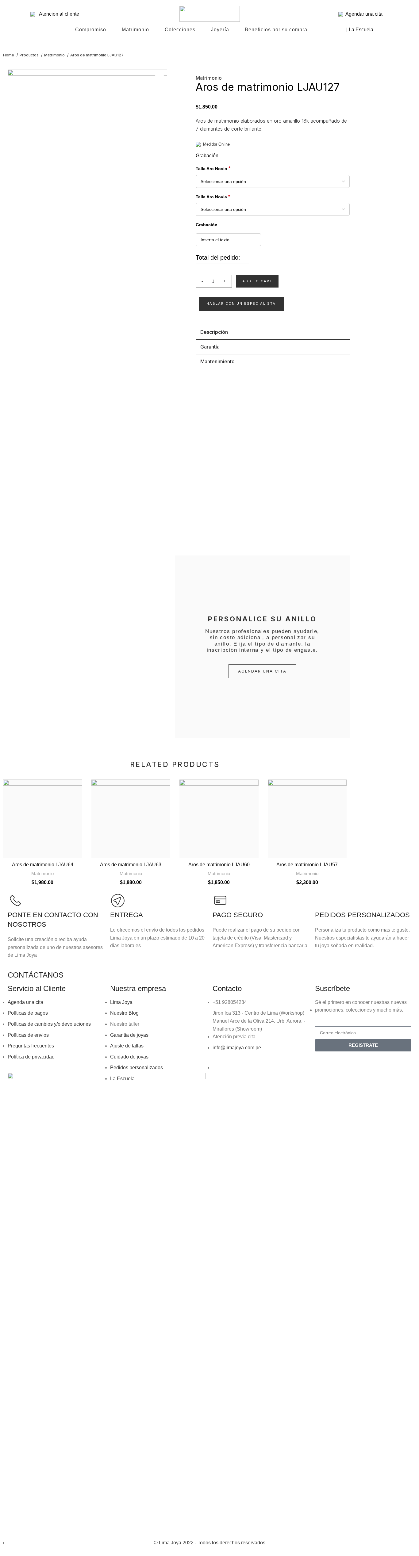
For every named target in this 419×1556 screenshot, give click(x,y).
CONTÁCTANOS (35, 975)
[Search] (24, 14)
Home (9, 55)
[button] (241, 304)
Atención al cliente (57, 14)
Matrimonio (55, 55)
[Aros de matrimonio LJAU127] (87, 299)
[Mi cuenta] (389, 14)
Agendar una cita (362, 14)
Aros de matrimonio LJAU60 (219, 864)
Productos (30, 55)
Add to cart (257, 281)
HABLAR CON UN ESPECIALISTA (241, 303)
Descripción (214, 332)
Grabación (207, 155)
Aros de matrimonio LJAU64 (42, 864)
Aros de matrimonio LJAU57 (307, 864)
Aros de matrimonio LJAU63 (130, 864)
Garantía (210, 347)
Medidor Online (216, 144)
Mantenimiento (217, 361)
